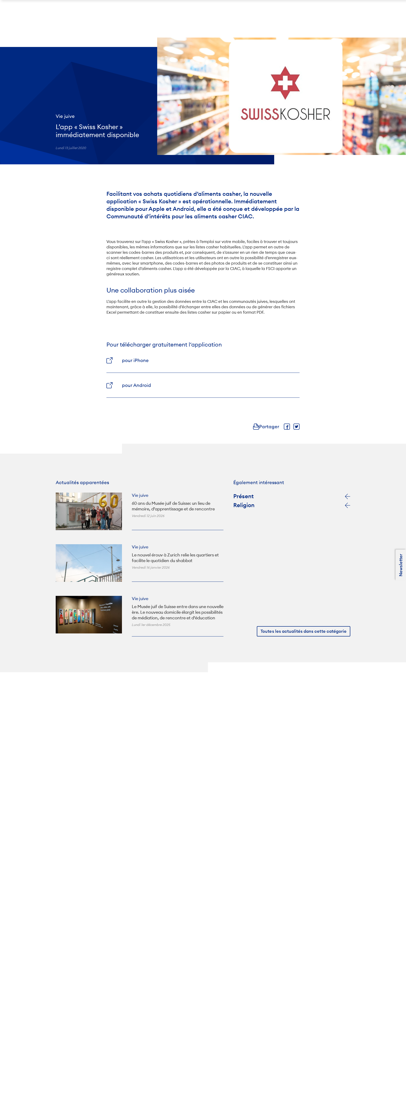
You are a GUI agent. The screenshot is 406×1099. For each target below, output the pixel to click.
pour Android (136, 385)
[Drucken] (256, 427)
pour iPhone (135, 360)
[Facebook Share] (287, 427)
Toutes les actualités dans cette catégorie (304, 631)
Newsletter (400, 565)
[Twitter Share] (296, 427)
